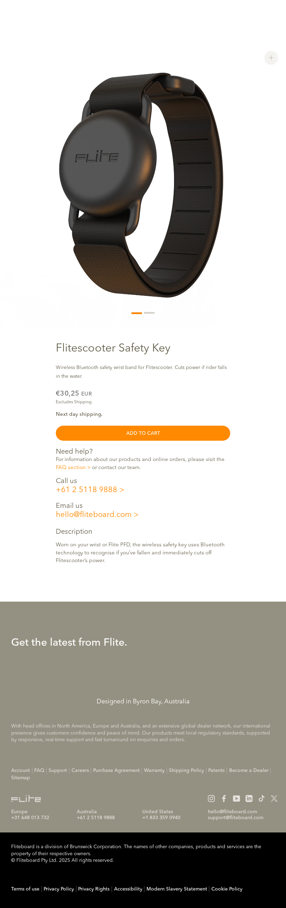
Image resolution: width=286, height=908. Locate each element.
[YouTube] (236, 798)
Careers (80, 770)
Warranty (154, 770)
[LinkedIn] (249, 798)
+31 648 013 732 (30, 817)
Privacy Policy (59, 889)
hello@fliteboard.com (93, 515)
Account (20, 770)
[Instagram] (211, 798)
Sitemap (20, 777)
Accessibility (128, 889)
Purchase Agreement (116, 770)
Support (57, 770)
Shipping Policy (186, 770)
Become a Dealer (249, 770)
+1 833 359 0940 (161, 817)
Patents (216, 770)
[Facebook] (223, 798)
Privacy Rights (94, 889)
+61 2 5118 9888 (86, 490)
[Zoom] (271, 57)
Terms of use (25, 889)
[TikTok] (261, 798)
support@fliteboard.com (235, 817)
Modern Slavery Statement (176, 889)
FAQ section (71, 467)
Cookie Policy (226, 889)
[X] (274, 798)
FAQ (39, 770)
